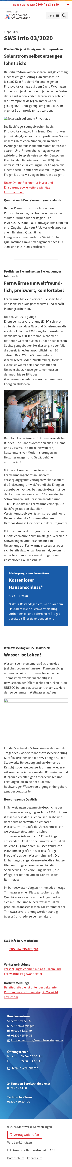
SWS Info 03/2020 (20, 949)
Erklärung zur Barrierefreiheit (27, 1150)
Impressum (34, 1158)
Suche (64, 15)
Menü (53, 16)
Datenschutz (15, 1158)
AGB (52, 1150)
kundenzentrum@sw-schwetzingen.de (37, 1040)
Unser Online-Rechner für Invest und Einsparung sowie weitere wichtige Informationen (28, 188)
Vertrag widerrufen (26, 1135)
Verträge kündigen (19, 1143)
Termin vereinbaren (25, 1068)
